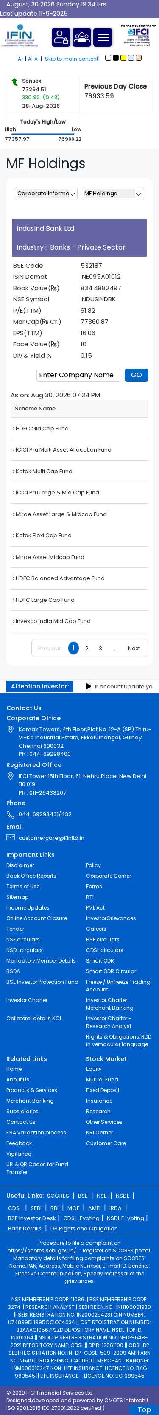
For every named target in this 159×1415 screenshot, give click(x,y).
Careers (96, 928)
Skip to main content (71, 58)
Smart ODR (100, 960)
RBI (54, 1208)
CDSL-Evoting (81, 1218)
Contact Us (21, 1122)
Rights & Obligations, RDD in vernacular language (118, 1040)
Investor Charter (26, 1000)
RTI (90, 897)
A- (37, 58)
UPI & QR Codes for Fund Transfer (37, 1168)
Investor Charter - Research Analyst (108, 1022)
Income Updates (28, 907)
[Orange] (139, 58)
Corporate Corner (108, 875)
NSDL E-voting (125, 1218)
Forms (94, 886)
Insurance (99, 1100)
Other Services (104, 1122)
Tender (15, 928)
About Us (17, 1079)
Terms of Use (22, 886)
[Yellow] (123, 58)
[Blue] (131, 58)
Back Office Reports (31, 875)
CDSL (15, 1208)
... (116, 648)
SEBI (36, 1208)
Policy (93, 865)
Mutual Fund (102, 1079)
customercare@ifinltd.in (51, 838)
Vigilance (18, 1153)
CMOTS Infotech (124, 1400)
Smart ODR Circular (111, 971)
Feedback (19, 1143)
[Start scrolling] (88, 687)
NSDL (122, 1196)
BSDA (13, 971)
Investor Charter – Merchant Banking (110, 1004)
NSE (102, 1196)
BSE (83, 1196)
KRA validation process (36, 1132)
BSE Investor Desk (32, 1218)
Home (14, 1068)
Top (144, 1410)
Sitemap (17, 897)
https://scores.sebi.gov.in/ (42, 1250)
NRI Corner (99, 1132)
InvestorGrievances (111, 918)
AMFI (94, 1208)
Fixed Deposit (103, 1090)
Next (134, 648)
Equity (94, 1068)
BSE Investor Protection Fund (42, 981)
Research (98, 1111)
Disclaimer (20, 865)
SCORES (58, 1196)
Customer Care (106, 1143)
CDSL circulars (104, 950)
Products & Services (31, 1090)
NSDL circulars (24, 950)
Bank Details (25, 1228)
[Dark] (116, 58)
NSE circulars (23, 939)
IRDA (115, 1208)
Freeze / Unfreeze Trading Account (118, 985)
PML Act (95, 907)
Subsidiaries (22, 1111)
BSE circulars (103, 939)
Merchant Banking (30, 1100)
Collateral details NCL (34, 1018)
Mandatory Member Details (41, 960)
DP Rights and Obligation (84, 1228)
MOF (73, 1208)
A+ (21, 58)
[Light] (108, 58)
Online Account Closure (36, 918)
